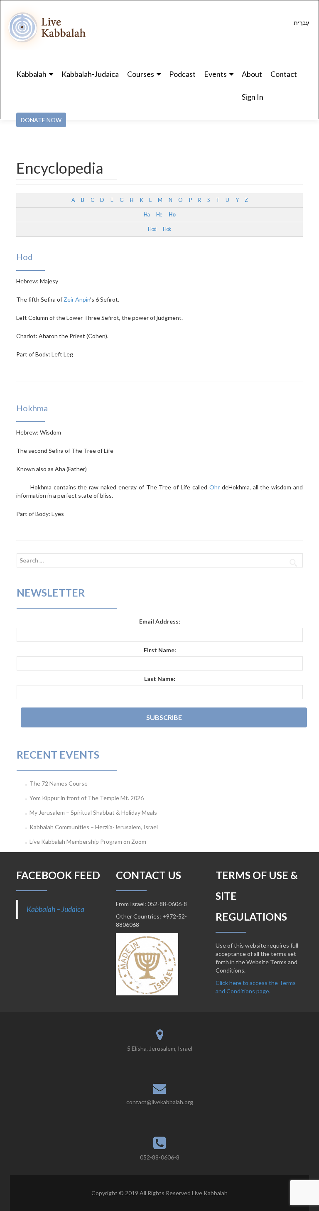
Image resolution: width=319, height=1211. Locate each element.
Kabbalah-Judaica (90, 74)
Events (215, 74)
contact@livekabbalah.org (159, 1101)
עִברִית (301, 22)
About (252, 74)
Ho (172, 214)
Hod (152, 229)
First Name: (160, 649)
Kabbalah (31, 74)
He (159, 214)
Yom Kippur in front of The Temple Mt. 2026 (86, 797)
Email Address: (159, 621)
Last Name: (159, 678)
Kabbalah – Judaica (55, 909)
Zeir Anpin (77, 299)
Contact (283, 74)
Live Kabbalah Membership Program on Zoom (87, 841)
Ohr (214, 487)
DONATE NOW (41, 119)
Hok (167, 229)
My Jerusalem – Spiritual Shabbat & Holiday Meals (93, 812)
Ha (147, 214)
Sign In (252, 96)
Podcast (182, 74)
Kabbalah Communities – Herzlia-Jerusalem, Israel (93, 826)
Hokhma (32, 408)
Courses (140, 74)
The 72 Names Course (58, 783)
